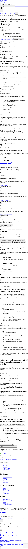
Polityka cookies (14, 518)
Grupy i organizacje (7, 477)
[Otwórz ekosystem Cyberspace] (0, 4)
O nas (4, 488)
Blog (4, 492)
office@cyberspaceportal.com (6, 511)
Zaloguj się (2, 13)
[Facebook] (1, 512)
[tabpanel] (14, 264)
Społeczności (6, 469)
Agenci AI (5, 482)
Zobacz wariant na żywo (6, 225)
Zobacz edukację (4, 185)
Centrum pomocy (7, 500)
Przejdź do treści (3, 0)
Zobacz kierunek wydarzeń (6, 214)
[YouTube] (4, 512)
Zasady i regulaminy (7, 504)
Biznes (4, 465)
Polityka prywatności (5, 518)
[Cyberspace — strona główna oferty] (3, 2)
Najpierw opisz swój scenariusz (9, 446)
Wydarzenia (6, 480)
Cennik (26, 6)
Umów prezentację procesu (6, 444)
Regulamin (20, 518)
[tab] (6, 240)
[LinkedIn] (5, 512)
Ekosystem (18, 6)
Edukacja (5, 479)
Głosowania (6, 478)
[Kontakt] (1, 520)
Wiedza (22, 6)
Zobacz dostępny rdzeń (5, 163)
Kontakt (5, 503)
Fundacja (5, 471)
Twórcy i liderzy (7, 468)
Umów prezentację (18, 39)
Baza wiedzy (6, 499)
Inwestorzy (5, 493)
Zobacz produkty (4, 200)
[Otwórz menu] (16, 13)
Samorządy (5, 467)
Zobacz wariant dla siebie (6, 39)
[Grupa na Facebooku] (2, 512)
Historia (5, 489)
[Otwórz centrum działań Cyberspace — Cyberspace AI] (0, 547)
